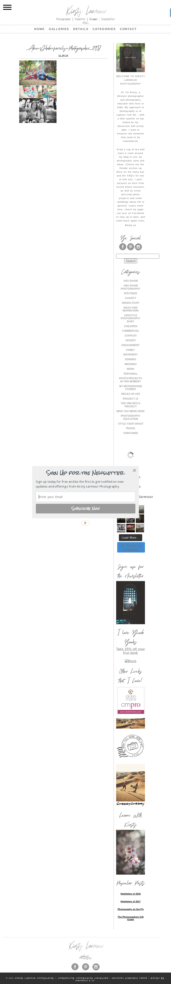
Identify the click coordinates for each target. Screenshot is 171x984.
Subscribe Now (86, 508)
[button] (85, 473)
